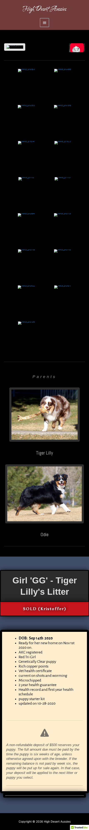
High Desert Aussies (44, 9)
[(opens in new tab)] (44, 414)
